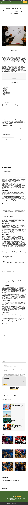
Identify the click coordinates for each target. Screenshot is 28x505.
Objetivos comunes (6, 85)
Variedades (12, 404)
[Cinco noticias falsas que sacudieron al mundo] (7, 466)
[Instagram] (12, 496)
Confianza (5, 98)
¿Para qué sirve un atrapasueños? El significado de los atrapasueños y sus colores (17, 406)
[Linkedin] (9, 496)
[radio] (11, 390)
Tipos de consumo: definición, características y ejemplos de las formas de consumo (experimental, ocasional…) (20, 211)
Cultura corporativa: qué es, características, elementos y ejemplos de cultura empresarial (8, 216)
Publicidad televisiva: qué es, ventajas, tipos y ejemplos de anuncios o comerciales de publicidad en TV (8, 262)
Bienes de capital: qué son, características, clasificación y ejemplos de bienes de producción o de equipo (7, 257)
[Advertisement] (14, 20)
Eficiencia (5, 97)
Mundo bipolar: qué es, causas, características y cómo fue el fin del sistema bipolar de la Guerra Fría (16, 426)
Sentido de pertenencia (7, 93)
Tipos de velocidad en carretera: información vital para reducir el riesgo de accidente (20, 446)
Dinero (25, 6)
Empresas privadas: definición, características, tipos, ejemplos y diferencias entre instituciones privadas (8, 211)
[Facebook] (15, 55)
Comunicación (6, 95)
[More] (19, 55)
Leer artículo (14, 78)
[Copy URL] (18, 55)
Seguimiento (5, 91)
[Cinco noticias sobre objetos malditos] (7, 440)
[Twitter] (8, 496)
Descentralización (6, 87)
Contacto (19, 0)
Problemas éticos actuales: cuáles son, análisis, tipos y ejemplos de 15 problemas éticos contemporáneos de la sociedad (17, 413)
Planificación (5, 96)
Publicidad (21, 0)
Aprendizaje (5, 89)
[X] (13, 55)
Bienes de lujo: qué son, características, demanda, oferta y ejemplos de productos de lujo (8, 176)
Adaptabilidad (5, 90)
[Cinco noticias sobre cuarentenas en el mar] (20, 453)
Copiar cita (5, 384)
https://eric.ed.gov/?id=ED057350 (7, 370)
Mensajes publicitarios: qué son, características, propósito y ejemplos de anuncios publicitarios (19, 129)
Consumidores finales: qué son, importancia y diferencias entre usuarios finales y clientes (20, 175)
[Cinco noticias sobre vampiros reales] (7, 453)
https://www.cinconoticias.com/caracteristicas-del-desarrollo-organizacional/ (11, 382)
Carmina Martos (12, 414)
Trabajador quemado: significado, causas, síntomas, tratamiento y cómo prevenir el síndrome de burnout (19, 262)
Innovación (5, 88)
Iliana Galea (12, 421)
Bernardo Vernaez (14, 50)
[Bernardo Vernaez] (11, 50)
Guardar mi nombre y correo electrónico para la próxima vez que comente (11, 480)
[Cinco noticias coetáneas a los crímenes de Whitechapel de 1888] (20, 466)
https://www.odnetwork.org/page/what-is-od (19, 375)
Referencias (4, 361)
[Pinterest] (13, 496)
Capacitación (5, 94)
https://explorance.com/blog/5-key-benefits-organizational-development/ (10, 368)
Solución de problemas (7, 92)
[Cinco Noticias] (14, 494)
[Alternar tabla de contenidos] (17, 82)
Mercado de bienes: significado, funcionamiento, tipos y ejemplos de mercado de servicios (8, 135)
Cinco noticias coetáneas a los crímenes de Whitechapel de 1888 (20, 472)
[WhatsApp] (16, 55)
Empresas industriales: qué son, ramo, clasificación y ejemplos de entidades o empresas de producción (7, 129)
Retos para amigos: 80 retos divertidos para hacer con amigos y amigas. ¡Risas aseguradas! (17, 419)
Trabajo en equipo (6, 86)
